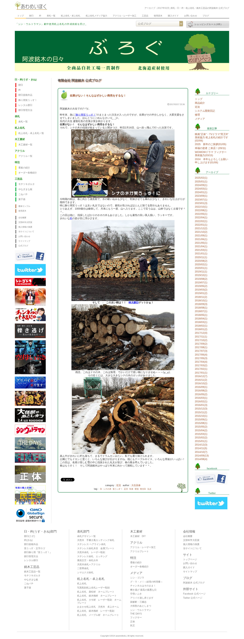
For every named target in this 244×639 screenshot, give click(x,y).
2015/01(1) (201, 441)
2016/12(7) (201, 376)
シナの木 (107, 489)
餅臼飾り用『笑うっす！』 (38, 552)
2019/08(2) (201, 278)
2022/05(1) (201, 213)
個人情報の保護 (25, 227)
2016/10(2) (201, 383)
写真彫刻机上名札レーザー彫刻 (93, 587)
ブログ (206, 15)
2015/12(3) (201, 408)
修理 (197, 114)
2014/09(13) (202, 455)
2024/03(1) (201, 188)
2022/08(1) (201, 210)
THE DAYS (136, 614)
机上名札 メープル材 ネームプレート (98, 615)
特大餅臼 (134, 302)
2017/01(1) (201, 372)
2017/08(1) (201, 347)
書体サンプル (24, 206)
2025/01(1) (201, 181)
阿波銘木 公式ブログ (194, 582)
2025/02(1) (201, 177)
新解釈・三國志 (138, 602)
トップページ (190, 559)
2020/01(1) (201, 268)
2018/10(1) (201, 300)
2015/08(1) (201, 423)
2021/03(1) (201, 249)
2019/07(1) (201, 282)
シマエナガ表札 (85, 572)
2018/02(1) (201, 325)
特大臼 (143, 489)
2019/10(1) (201, 275)
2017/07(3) (201, 350)
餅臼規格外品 (25, 95)
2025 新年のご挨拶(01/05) (210, 144)
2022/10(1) (201, 206)
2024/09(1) (201, 185)
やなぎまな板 (25, 189)
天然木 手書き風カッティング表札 (95, 540)
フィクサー (136, 617)
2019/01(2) (201, 293)
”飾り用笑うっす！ (85, 114)
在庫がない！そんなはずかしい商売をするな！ (98, 95)
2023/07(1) (201, 199)
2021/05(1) (201, 242)
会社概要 (22, 218)
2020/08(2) (201, 260)
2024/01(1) (201, 192)
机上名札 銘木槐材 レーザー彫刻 (95, 611)
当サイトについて (26, 231)
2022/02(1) (201, 221)
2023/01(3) (201, 203)
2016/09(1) (201, 387)
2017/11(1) (201, 336)
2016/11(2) (201, 379)
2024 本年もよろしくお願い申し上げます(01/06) (211, 161)
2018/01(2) (201, 329)
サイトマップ (24, 241)
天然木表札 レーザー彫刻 (91, 552)
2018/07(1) (201, 311)
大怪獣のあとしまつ (140, 606)
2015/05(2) (201, 426)
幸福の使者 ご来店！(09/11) (210, 148)
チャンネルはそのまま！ (143, 586)
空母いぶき (136, 594)
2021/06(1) (201, 239)
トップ (20, 15)
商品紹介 (200, 102)
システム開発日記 (205, 110)
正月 (126, 489)
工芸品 (145, 15)
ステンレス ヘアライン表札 (91, 544)
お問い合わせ (190, 15)
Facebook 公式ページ (194, 594)
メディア (200, 118)
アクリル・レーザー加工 (124, 15)
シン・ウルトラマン (140, 610)
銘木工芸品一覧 (32, 571)
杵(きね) (28, 540)
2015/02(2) (201, 437)
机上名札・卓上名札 (70, 15)
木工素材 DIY (138, 536)
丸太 (149, 489)
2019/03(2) (201, 289)
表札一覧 (51, 15)
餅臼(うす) (29, 536)
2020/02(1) (201, 264)
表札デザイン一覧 (86, 536)
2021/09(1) (201, 235)
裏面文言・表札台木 (87, 560)
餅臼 (31, 15)
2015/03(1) (201, 433)
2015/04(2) (201, 430)
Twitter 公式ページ (192, 598)
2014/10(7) (201, 452)
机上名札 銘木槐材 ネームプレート (97, 596)
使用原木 (158, 15)
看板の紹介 (24, 167)
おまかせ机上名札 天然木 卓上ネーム (98, 607)
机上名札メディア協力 (96, 15)
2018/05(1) (201, 315)
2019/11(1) (201, 271)
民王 (132, 625)
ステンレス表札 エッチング (92, 556)
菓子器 (21, 199)
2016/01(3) (201, 405)
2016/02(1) (201, 401)
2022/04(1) (201, 217)
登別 (137, 489)
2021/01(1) (201, 253)
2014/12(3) (201, 444)
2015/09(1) (201, 419)
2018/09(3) (201, 304)
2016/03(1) (201, 397)
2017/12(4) (201, 332)
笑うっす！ (118, 489)
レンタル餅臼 (25, 105)
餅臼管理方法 (25, 110)
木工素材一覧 (25, 144)
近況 (118, 485)
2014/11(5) (201, 448)
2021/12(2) (201, 228)
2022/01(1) (201, 224)
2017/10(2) (201, 340)
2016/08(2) (201, 390)
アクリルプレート (139, 551)
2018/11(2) (201, 296)
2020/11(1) (201, 257)
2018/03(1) (201, 322)
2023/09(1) (201, 195)
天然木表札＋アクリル (88, 564)
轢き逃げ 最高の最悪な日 (143, 590)
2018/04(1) (201, 318)
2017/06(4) (201, 354)
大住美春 (136, 485)
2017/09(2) (201, 343)
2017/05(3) (201, 358)
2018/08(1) (201, 307)
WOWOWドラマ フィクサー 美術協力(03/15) (210, 154)
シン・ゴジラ (137, 577)
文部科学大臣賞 (25, 222)
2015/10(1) (201, 415)
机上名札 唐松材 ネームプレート (95, 592)
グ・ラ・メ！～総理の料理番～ (146, 582)
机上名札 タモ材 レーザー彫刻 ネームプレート (99, 601)
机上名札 (81, 583)
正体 (132, 621)
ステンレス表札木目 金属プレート (95, 548)
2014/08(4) (201, 459)
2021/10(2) (201, 231)
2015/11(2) (201, 412)
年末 (131, 489)
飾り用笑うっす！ (27, 100)
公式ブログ (23, 246)
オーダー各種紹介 (27, 172)
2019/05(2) (201, 286)
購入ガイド (173, 15)
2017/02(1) (201, 368)
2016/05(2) (201, 394)
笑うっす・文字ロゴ (34, 548)
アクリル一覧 (25, 156)
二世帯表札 (83, 568)
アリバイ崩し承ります (141, 598)
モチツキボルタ (26, 184)
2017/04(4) (201, 361)
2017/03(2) (201, 365)
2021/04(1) (201, 246)
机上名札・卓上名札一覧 (31, 133)
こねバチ (23, 194)
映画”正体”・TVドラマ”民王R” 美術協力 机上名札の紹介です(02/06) (211, 137)
